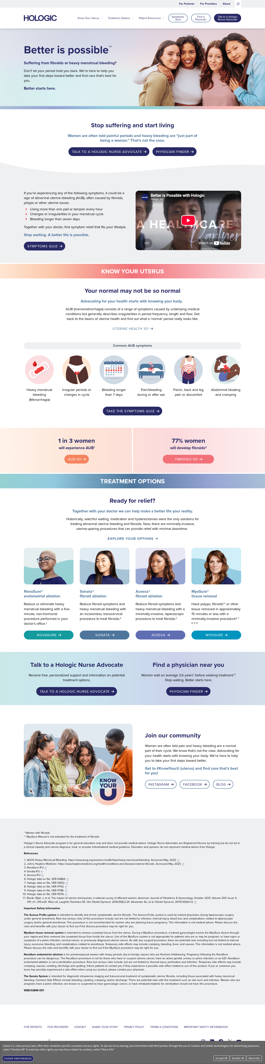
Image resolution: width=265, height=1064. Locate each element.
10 (197, 623)
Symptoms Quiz (42, 246)
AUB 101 (74, 459)
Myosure (214, 635)
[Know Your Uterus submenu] (101, 18)
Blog (221, 784)
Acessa (158, 635)
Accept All (221, 1058)
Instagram (158, 784)
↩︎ (178, 860)
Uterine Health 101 (130, 328)
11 (235, 674)
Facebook (192, 784)
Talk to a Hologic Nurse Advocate (107, 151)
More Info (254, 1058)
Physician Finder (172, 151)
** (224, 603)
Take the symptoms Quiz (130, 411)
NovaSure (47, 635)
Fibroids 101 (186, 459)
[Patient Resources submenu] (163, 18)
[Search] (238, 4)
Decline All (238, 1058)
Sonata (102, 635)
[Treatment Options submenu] (132, 18)
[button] (18, 1058)
